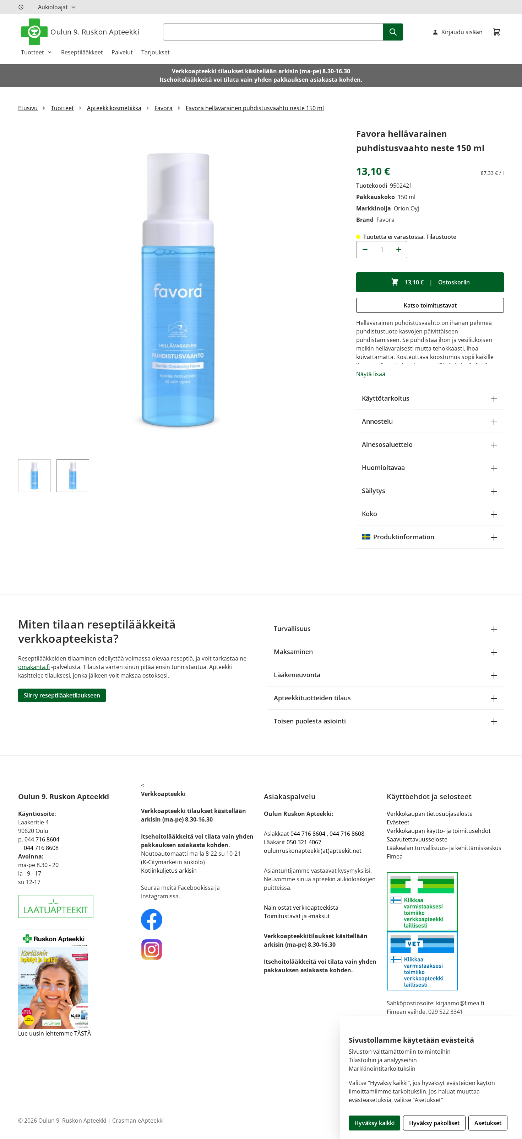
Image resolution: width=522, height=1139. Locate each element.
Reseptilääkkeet (82, 52)
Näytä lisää (370, 374)
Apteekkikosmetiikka (114, 108)
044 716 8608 (41, 848)
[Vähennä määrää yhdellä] (364, 249)
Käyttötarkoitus (385, 398)
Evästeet (398, 822)
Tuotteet (32, 52)
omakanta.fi (34, 667)
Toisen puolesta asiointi (310, 721)
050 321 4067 (304, 842)
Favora (163, 108)
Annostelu (377, 421)
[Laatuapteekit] (76, 906)
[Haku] (393, 32)
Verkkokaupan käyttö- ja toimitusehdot (439, 831)
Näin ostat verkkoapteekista (301, 907)
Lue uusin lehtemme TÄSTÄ (54, 1033)
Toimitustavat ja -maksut (297, 916)
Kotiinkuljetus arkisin (169, 871)
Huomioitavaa (383, 467)
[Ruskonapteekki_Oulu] (199, 919)
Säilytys (373, 490)
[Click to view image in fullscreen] (180, 289)
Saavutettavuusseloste (417, 839)
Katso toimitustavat (430, 305)
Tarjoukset (155, 52)
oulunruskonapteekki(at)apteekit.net (312, 851)
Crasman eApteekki (138, 1120)
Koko (369, 513)
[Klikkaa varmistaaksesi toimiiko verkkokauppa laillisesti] (445, 931)
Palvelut (122, 52)
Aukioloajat (53, 7)
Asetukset (487, 1123)
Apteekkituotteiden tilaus (312, 698)
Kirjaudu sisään (462, 32)
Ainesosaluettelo (387, 444)
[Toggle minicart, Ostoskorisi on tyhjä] (496, 32)
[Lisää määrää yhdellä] (398, 249)
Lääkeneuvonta (297, 674)
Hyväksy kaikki (374, 1123)
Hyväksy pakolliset (434, 1123)
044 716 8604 (42, 839)
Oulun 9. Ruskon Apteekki (94, 32)
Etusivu (28, 108)
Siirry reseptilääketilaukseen (62, 695)
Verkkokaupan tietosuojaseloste (430, 814)
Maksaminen (293, 651)
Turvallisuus (292, 628)
